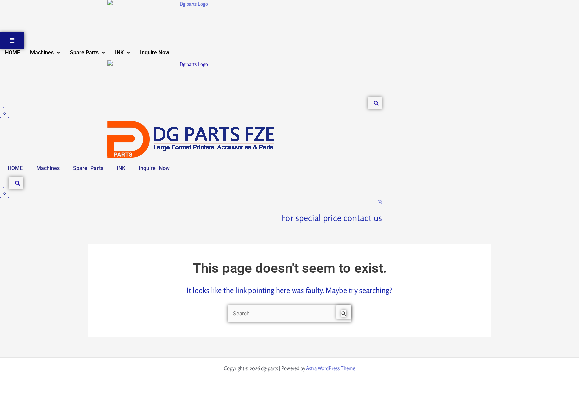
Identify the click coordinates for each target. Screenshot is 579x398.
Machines (42, 52)
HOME (12, 52)
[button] (45, 52)
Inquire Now (154, 52)
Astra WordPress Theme (330, 368)
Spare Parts (84, 52)
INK (119, 52)
